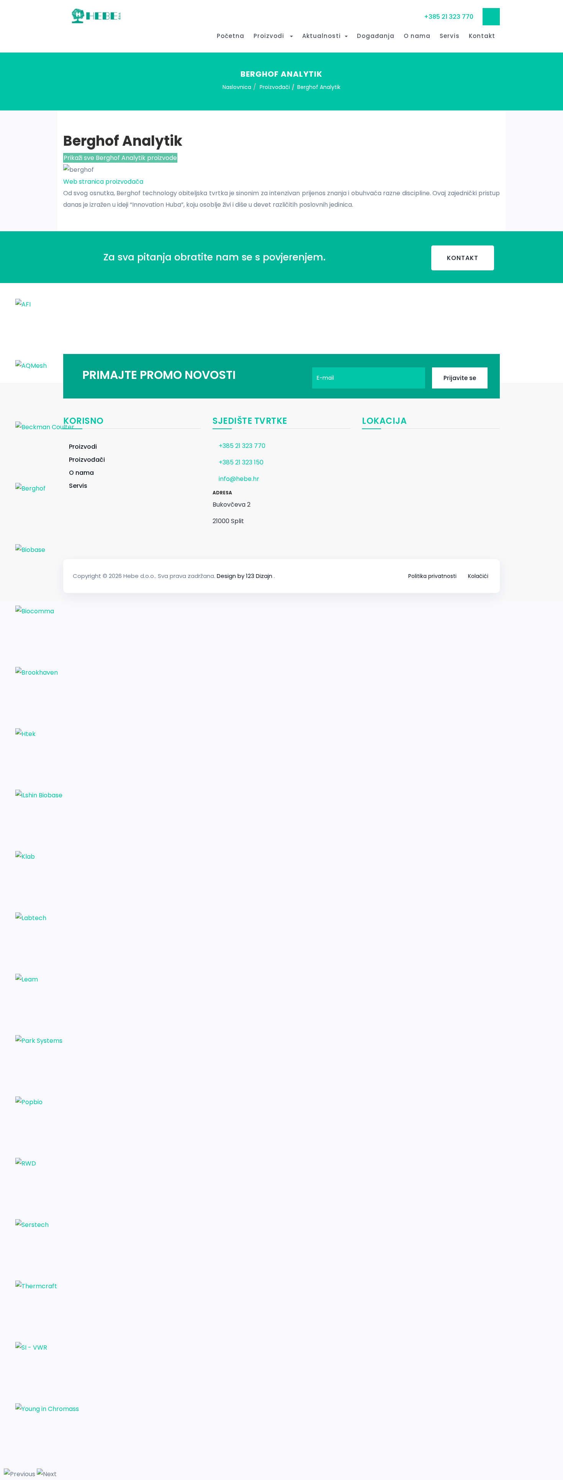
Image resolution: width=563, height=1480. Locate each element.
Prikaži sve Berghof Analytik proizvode (120, 157)
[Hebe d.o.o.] (94, 16)
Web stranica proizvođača (103, 181)
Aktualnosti (321, 36)
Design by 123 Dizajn (245, 576)
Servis (450, 36)
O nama (417, 36)
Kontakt (482, 36)
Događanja (375, 36)
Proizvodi (270, 36)
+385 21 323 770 (448, 16)
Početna (230, 36)
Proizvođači (275, 87)
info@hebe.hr (239, 478)
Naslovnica (237, 87)
